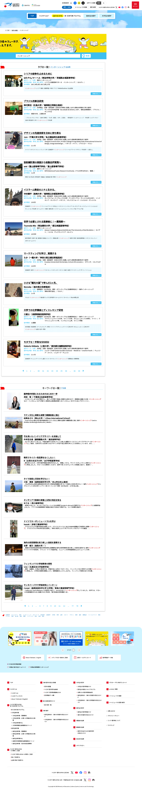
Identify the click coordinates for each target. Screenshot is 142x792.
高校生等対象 (15, 728)
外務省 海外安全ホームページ (16, 667)
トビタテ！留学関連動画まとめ (52, 692)
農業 (24, 616)
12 (64, 606)
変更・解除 (93, 7)
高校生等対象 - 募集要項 (20, 731)
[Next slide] (79, 650)
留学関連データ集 (49, 695)
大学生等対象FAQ (18, 723)
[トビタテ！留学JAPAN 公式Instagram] (126, 7)
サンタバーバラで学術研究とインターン (40, 585)
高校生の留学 (91, 16)
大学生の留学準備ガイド (84, 686)
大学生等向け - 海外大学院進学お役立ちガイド (56, 721)
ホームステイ (14, 614)
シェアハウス (30, 616)
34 (57, 371)
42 (74, 371)
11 (60, 606)
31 (43, 371)
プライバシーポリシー (113, 716)
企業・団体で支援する (17, 760)
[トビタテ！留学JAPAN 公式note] (128, 7)
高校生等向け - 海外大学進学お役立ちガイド (56, 716)
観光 (36, 616)
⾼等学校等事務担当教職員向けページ (23, 741)
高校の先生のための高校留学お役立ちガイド (86, 732)
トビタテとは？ (44, 16)
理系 (58, 614)
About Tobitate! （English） (19, 699)
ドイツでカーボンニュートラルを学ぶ (40, 521)
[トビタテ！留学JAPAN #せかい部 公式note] (93, 780)
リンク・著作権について (114, 720)
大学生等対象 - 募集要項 (20, 716)
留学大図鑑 (47, 686)
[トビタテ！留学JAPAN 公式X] (116, 7)
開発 (99, 614)
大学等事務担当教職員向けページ (22, 725)
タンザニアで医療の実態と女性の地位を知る (42, 500)
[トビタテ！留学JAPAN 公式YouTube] (119, 7)
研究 (20, 614)
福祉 (21, 616)
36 (66, 371)
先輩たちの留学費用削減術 (85, 692)
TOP (32, 16)
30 (39, 371)
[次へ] (83, 371)
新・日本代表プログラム (67, 16)
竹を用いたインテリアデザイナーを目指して (42, 436)
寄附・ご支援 (67, 7)
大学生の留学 (106, 16)
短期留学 (8, 614)
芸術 (39, 616)
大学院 (53, 614)
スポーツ (66, 614)
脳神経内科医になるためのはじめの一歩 (40, 393)
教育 (76, 614)
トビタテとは (14, 693)
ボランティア (36, 614)
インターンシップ (27, 614)
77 (73, 606)
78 (77, 606)
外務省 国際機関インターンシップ (39, 667)
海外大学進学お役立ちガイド (85, 715)
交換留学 (48, 614)
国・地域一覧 (47, 705)
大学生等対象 (15, 712)
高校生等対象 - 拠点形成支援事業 (22, 743)
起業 (61, 614)
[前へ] (23, 371)
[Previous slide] (62, 650)
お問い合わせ (111, 711)
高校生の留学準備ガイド (84, 712)
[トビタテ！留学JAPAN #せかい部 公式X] (85, 780)
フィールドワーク (92, 614)
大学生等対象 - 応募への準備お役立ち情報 (24, 719)
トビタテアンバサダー (17, 696)
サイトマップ (111, 725)
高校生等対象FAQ (18, 738)
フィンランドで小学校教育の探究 (38, 563)
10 (55, 606)
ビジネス (8, 616)
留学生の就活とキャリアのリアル (87, 689)
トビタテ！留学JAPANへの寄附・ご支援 (21, 754)
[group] (19, 638)
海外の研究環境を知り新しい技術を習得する (42, 542)
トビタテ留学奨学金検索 (51, 689)
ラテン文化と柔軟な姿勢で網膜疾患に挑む (41, 415)
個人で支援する (15, 757)
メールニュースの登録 (81, 7)
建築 (80, 614)
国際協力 (85, 614)
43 (79, 371)
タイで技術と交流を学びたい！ (37, 478)
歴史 (43, 616)
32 (48, 371)
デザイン (72, 614)
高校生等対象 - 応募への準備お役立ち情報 (24, 735)
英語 (12, 616)
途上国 (16, 616)
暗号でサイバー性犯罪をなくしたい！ (40, 457)
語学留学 (43, 614)
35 (61, 371)
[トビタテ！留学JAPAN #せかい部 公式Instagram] (89, 780)
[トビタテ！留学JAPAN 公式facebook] (122, 7)
